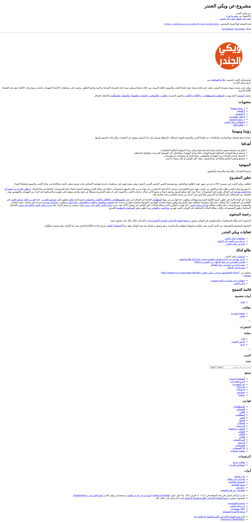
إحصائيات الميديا (237, 465)
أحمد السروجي (95, 495)
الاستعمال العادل (114, 225)
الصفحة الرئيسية (237, 378)
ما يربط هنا (240, 476)
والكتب (164, 95)
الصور (242, 417)
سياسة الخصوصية (236, 503)
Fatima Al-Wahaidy (162, 495)
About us (241, 389)
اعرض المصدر (238, 341)
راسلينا (241, 395)
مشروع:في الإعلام (236, 267)
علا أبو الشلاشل (218, 80)
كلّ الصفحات (239, 448)
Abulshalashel (79, 495)
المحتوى (241, 95)
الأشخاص (240, 409)
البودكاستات (239, 440)
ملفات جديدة (239, 462)
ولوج (242, 302)
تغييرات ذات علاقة (236, 479)
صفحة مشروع (238, 313)
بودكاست (165, 208)
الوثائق (242, 420)
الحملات (241, 423)
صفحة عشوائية (238, 451)
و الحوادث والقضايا (140, 95)
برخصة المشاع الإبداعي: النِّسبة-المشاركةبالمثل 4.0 (205, 498)
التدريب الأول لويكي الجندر (23, 199)
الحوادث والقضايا (106, 202)
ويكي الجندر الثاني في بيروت (98, 205)
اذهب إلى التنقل (243, 19)
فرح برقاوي (133, 495)
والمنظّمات (115, 95)
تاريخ (242, 344)
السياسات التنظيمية (125, 208)
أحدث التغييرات (237, 381)
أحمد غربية (146, 495)
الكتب (242, 412)
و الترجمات (72, 202)
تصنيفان (247, 275)
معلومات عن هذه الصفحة (233, 490)
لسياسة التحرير (48, 199)
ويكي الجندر (239, 283)
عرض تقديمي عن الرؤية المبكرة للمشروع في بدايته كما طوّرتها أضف (212, 259)
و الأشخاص (84, 202)
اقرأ (243, 339)
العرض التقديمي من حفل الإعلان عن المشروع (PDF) (220, 262)
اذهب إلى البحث (227, 19)
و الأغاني (99, 199)
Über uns (241, 387)
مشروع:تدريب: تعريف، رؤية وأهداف (228, 265)
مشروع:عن (232, 16)
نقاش (242, 316)
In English (240, 29)
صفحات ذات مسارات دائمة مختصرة (227, 280)
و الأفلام (108, 199)
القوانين (241, 431)
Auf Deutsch (228, 29)
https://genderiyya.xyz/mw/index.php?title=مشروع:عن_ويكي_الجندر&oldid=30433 (200, 272)
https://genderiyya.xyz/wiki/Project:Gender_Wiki (191, 24)
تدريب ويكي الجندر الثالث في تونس (35, 205)
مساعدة (241, 392)
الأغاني (188, 95)
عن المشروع (239, 384)
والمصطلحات (118, 199)
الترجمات (240, 426)
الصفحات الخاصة (237, 482)
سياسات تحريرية (50, 202)
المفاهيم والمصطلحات (213, 95)
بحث (248, 361)
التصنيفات (240, 445)
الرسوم (241, 442)
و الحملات (90, 199)
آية (237, 495)
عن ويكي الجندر (237, 506)
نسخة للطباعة (238, 484)
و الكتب (93, 202)
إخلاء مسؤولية (238, 509)
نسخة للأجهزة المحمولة (234, 511)
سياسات (241, 256)
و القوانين (155, 208)
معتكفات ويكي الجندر (234, 238)
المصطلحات (239, 406)
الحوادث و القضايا (236, 428)
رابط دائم (240, 487)
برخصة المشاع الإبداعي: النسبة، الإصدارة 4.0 (169, 220)
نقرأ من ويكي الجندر (199, 205)
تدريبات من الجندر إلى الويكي (231, 241)
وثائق (71, 199)
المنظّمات (157, 199)
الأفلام (197, 95)
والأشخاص (154, 95)
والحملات (125, 95)
